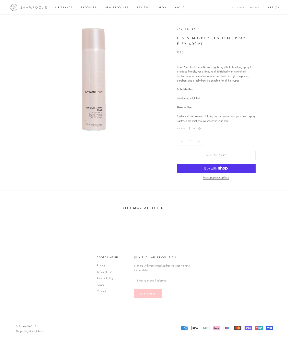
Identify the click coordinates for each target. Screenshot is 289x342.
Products (89, 7)
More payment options (216, 177)
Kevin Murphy (188, 29)
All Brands (64, 7)
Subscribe (148, 293)
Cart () (272, 7)
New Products (117, 7)
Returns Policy (105, 278)
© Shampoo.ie (26, 326)
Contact (101, 291)
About (179, 7)
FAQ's (100, 285)
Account (238, 7)
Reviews (143, 7)
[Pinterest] (199, 128)
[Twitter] (194, 128)
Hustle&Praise (37, 331)
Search (255, 7)
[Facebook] (189, 128)
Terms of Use (104, 272)
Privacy (101, 265)
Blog (162, 7)
